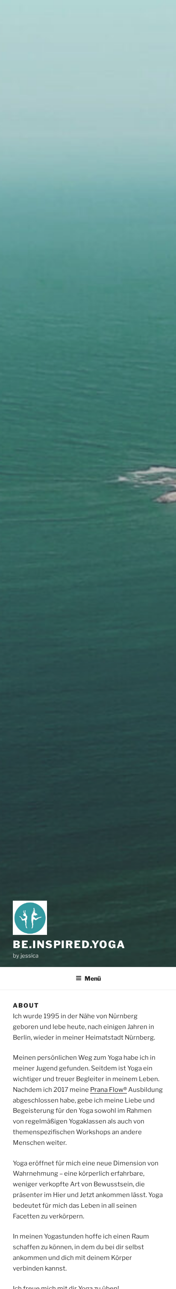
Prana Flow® (108, 1090)
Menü (93, 978)
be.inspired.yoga (69, 944)
